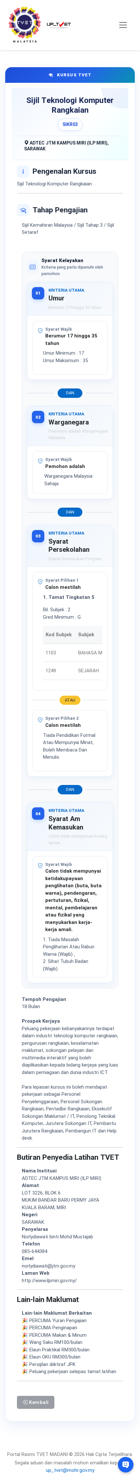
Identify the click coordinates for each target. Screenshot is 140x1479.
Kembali (38, 1402)
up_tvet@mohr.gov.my (70, 1470)
